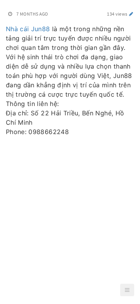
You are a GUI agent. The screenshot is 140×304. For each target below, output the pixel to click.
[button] (127, 290)
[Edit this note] (131, 14)
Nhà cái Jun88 (28, 29)
